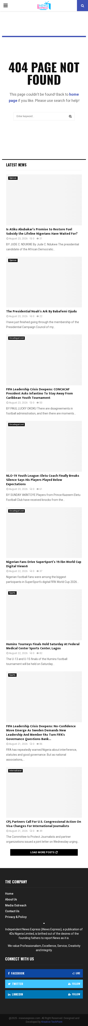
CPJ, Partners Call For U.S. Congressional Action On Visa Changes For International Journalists (43, 824)
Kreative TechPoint (51, 1021)
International (15, 771)
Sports (12, 593)
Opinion (13, 178)
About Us (11, 899)
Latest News (16, 164)
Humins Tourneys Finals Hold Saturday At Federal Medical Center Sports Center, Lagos (42, 646)
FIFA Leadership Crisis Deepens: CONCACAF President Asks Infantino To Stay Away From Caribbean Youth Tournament (39, 394)
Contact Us (12, 911)
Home (9, 893)
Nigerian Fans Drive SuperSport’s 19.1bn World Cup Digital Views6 (43, 564)
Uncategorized (16, 338)
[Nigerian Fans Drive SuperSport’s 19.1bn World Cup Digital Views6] (44, 532)
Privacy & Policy (16, 917)
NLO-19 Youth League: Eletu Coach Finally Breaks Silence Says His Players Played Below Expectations (42, 480)
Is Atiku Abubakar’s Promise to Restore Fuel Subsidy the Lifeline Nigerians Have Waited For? (42, 231)
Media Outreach (15, 905)
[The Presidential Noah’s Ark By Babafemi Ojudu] (44, 282)
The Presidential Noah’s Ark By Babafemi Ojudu (41, 311)
